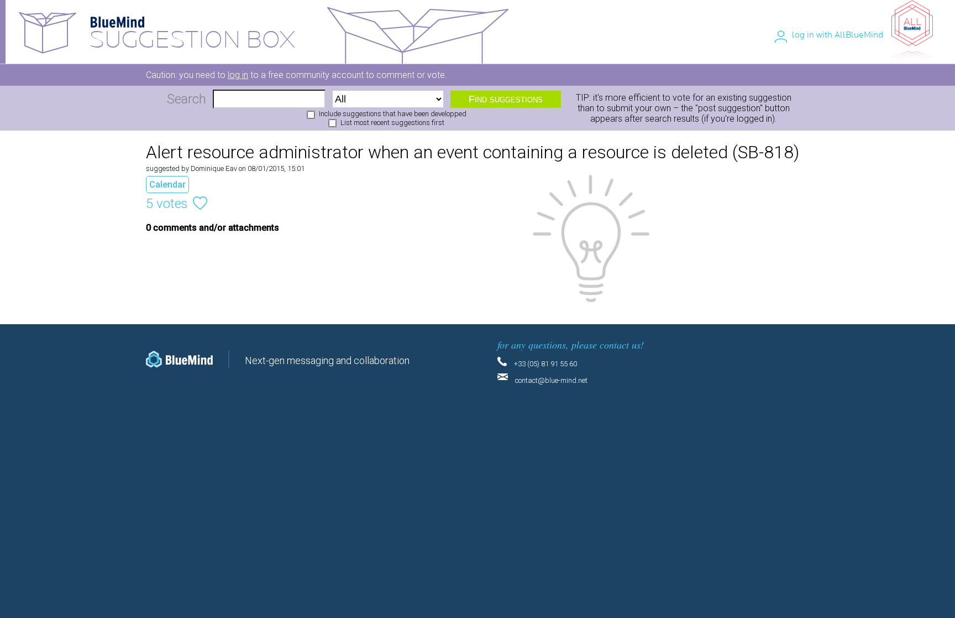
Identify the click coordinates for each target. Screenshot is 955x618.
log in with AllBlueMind (837, 34)
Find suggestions (506, 99)
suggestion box (192, 40)
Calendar (167, 184)
